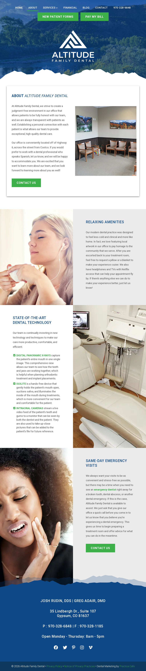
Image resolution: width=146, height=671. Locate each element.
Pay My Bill (94, 16)
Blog (86, 7)
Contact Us (26, 182)
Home (19, 7)
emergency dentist (105, 489)
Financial (70, 7)
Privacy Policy (54, 666)
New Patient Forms (57, 16)
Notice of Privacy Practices (79, 666)
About (32, 7)
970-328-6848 (122, 7)
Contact (101, 7)
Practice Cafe (127, 666)
